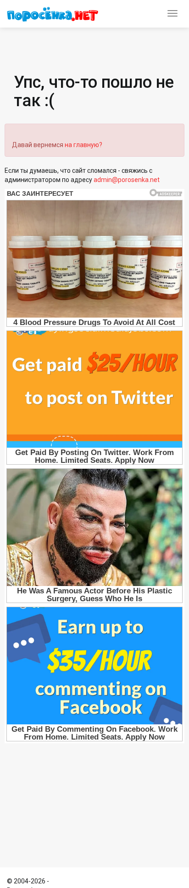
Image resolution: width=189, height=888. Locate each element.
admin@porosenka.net (127, 179)
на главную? (83, 144)
